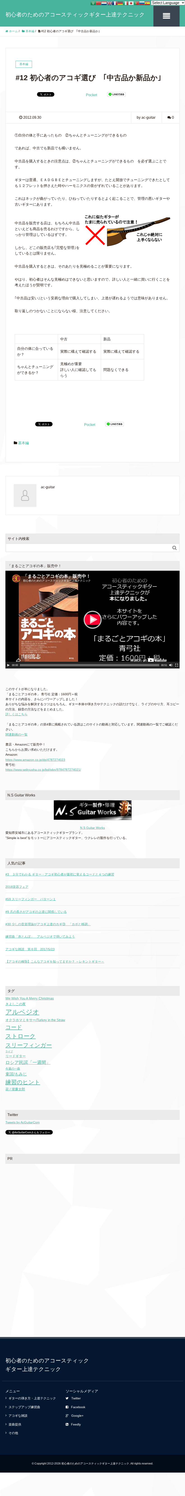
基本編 (23, 443)
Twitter (76, 1398)
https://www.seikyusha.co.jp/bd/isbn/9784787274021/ (43, 769)
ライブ (9, 1051)
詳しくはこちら (16, 714)
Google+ (77, 1415)
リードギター (15, 1056)
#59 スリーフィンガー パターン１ (30, 899)
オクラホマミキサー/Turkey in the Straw (35, 1020)
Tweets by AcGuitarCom (22, 1122)
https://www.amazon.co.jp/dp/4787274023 (35, 760)
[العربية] (93, 3)
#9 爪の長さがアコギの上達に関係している (36, 912)
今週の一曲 (12, 1068)
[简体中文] (98, 3)
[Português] (136, 3)
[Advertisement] (92, 1200)
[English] (109, 3)
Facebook (78, 1407)
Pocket (91, 95)
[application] (92, 619)
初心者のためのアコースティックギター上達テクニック (75, 14)
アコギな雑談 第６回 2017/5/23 (30, 949)
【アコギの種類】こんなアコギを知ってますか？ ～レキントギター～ (54, 961)
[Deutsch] (120, 3)
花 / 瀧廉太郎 (15, 1089)
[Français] (115, 3)
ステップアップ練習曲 (24, 1407)
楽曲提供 (15, 1424)
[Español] (147, 3)
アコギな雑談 (18, 1415)
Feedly (76, 1424)
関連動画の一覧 (16, 734)
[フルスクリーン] (176, 665)
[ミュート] (171, 665)
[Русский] (142, 3)
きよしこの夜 (15, 1004)
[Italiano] (125, 3)
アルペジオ (22, 1012)
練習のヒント (22, 1082)
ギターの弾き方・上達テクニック (32, 1398)
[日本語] (131, 3)
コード (13, 1027)
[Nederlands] (104, 3)
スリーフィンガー (28, 1045)
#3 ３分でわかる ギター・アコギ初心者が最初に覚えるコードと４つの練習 (59, 874)
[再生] (8, 665)
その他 (13, 1433)
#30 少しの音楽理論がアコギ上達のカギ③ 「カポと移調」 (48, 924)
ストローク (20, 1036)
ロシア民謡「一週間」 (28, 1062)
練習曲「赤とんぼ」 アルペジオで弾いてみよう (40, 936)
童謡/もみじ (16, 1074)
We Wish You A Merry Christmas (29, 998)
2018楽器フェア (16, 887)
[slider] (89, 665)
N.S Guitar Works (92, 828)
